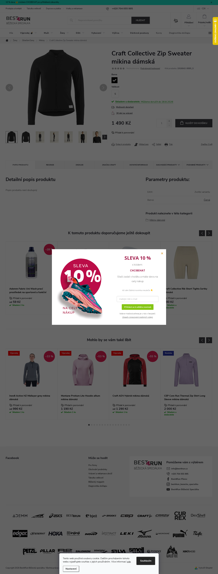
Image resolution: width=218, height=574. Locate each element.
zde (129, 561)
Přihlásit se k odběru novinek (137, 307)
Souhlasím (145, 560)
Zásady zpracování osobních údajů (137, 317)
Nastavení (71, 568)
